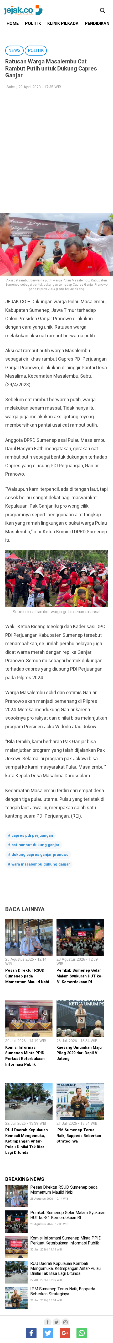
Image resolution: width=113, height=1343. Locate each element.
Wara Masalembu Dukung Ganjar (41, 864)
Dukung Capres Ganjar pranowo (40, 854)
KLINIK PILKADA (63, 23)
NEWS (14, 50)
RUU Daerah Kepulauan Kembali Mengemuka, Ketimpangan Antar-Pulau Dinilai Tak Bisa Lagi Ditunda (26, 1141)
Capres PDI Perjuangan (32, 835)
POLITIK (33, 23)
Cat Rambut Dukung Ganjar (35, 845)
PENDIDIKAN (97, 23)
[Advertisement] (56, 151)
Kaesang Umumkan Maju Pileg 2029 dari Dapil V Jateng (79, 1053)
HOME (13, 23)
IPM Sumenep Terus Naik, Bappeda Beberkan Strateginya (78, 1135)
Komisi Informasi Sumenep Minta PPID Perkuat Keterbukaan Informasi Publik (25, 1056)
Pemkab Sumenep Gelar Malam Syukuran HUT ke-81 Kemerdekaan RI (79, 976)
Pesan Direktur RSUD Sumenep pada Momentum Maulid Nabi (27, 976)
